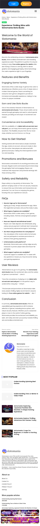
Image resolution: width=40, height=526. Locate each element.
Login (14, 4)
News (8, 17)
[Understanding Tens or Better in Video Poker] (7, 396)
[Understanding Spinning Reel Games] (7, 384)
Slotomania (21, 344)
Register (26, 4)
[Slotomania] (9, 356)
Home (3, 17)
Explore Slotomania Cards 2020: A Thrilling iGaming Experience (10, 334)
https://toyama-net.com (23, 346)
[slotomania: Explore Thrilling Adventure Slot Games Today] (7, 421)
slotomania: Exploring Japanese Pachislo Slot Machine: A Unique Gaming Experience (24, 409)
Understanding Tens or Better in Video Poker (26, 395)
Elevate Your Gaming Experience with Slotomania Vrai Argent (29, 334)
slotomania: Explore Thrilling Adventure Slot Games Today (25, 419)
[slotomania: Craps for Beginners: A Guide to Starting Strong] (7, 433)
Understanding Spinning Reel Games (25, 382)
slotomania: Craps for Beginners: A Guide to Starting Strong (25, 432)
